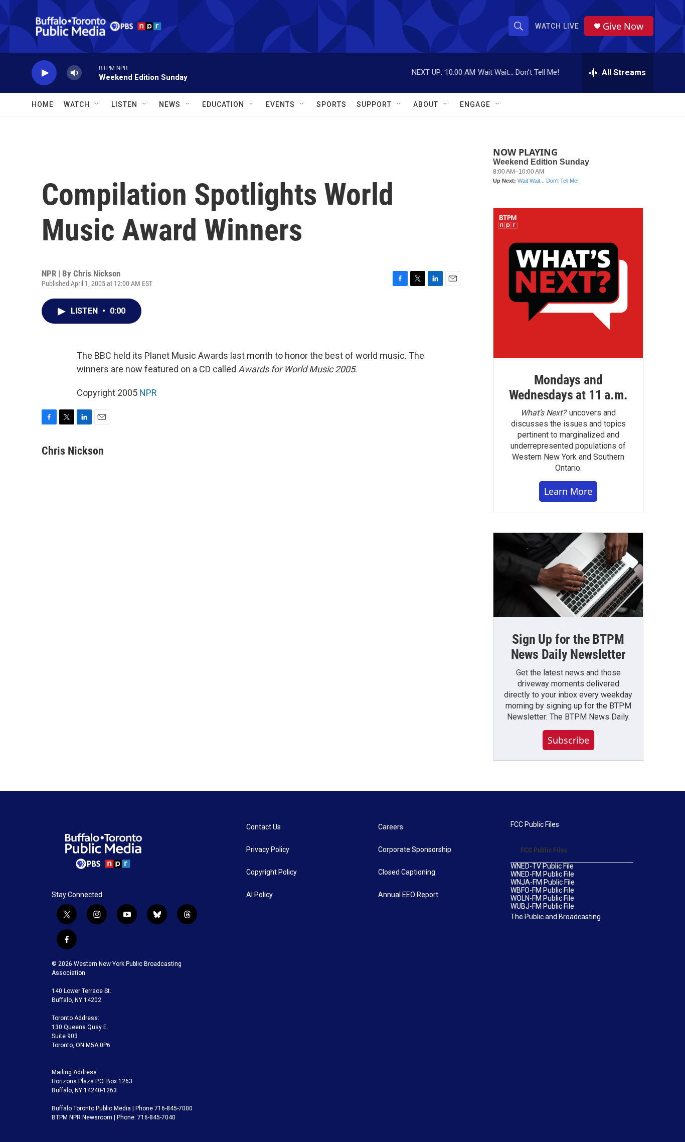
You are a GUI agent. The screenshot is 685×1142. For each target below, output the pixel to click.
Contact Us (263, 827)
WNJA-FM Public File (542, 882)
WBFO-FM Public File (542, 890)
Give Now (623, 26)
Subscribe (568, 740)
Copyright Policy (271, 872)
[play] (44, 73)
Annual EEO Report (408, 895)
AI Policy (259, 895)
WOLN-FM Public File (542, 898)
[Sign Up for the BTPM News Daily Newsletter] (568, 575)
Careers (390, 827)
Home (43, 104)
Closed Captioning (406, 872)
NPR (148, 392)
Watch (77, 104)
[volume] (74, 73)
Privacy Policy (267, 849)
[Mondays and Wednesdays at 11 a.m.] (568, 283)
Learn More (568, 491)
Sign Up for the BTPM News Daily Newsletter (568, 647)
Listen (124, 104)
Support (374, 104)
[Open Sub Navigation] (97, 104)
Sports (331, 104)
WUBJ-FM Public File (542, 906)
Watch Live (557, 26)
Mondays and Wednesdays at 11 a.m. (568, 387)
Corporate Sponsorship (414, 849)
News (170, 104)
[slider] (90, 72)
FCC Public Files (534, 824)
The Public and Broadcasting (555, 917)
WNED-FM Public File (542, 874)
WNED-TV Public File (542, 866)
